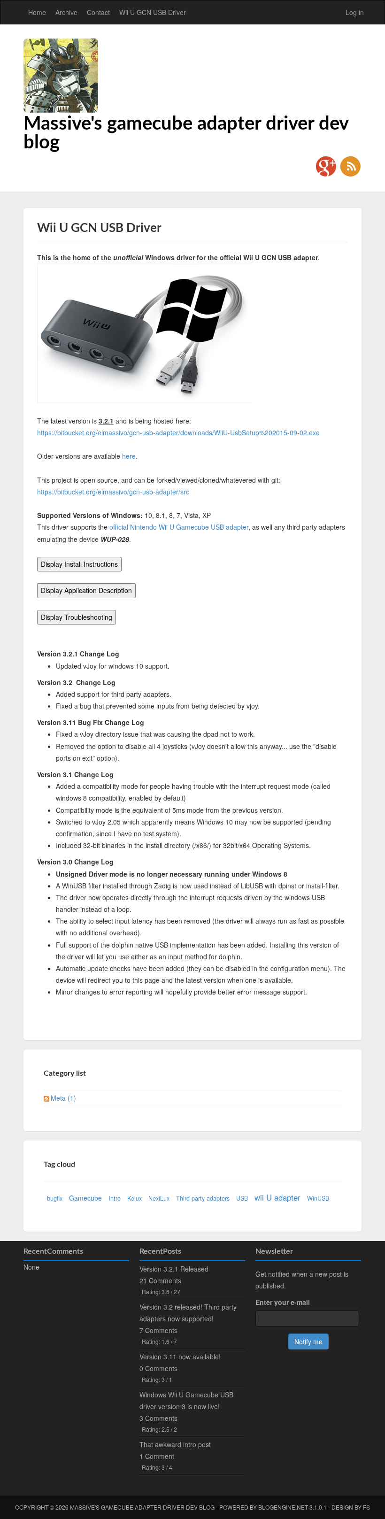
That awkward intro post (175, 1444)
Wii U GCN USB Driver (152, 12)
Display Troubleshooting (76, 617)
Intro (114, 1198)
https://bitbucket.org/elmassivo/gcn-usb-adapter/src (113, 491)
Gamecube (85, 1198)
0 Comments (158, 1368)
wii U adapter (277, 1197)
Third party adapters (203, 1198)
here (129, 456)
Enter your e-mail (282, 1302)
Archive (66, 12)
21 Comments (160, 1280)
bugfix (54, 1198)
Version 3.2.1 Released (173, 1268)
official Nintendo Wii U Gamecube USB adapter (178, 527)
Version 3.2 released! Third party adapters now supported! (188, 1312)
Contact (98, 12)
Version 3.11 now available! (180, 1356)
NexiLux (158, 1198)
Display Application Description (86, 590)
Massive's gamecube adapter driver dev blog (142, 1507)
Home (37, 12)
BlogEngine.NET (283, 1507)
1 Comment (156, 1456)
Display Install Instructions (79, 564)
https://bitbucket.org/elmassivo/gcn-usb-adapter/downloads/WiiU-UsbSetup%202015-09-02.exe (178, 432)
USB (242, 1198)
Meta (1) (63, 1098)
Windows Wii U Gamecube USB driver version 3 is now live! (186, 1400)
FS (366, 1507)
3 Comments (158, 1418)
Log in (355, 12)
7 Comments (158, 1330)
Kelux (134, 1198)
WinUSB (318, 1198)
